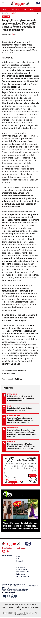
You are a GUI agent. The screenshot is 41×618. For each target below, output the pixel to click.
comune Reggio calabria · (15, 370)
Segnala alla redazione (18, 604)
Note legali (10, 607)
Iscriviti (32, 475)
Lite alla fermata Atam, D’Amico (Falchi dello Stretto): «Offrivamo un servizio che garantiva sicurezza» (21, 446)
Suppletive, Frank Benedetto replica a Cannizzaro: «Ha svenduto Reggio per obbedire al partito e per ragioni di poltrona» (21, 433)
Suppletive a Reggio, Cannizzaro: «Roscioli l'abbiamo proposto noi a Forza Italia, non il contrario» (20, 420)
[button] (36, 14)
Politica (13, 13)
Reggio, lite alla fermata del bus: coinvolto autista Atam (19, 409)
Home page (5, 13)
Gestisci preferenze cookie (24, 607)
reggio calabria (8, 373)
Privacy (29, 604)
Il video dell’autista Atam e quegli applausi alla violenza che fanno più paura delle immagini (20, 398)
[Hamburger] (3, 4)
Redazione (8, 604)
